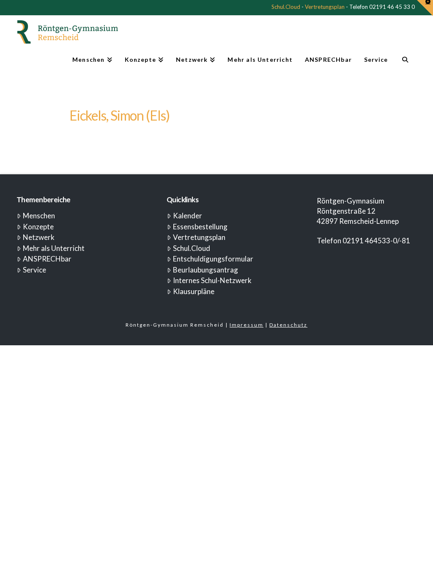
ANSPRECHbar (47, 258)
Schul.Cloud (285, 6)
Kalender (187, 215)
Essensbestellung (200, 226)
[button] (425, 8)
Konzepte (38, 226)
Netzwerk (39, 237)
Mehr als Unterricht (54, 248)
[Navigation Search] (405, 63)
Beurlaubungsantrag (205, 269)
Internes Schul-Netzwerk (212, 280)
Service (34, 269)
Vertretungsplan (325, 6)
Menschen (39, 215)
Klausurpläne (193, 291)
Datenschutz (288, 325)
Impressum (246, 325)
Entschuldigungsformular (213, 258)
